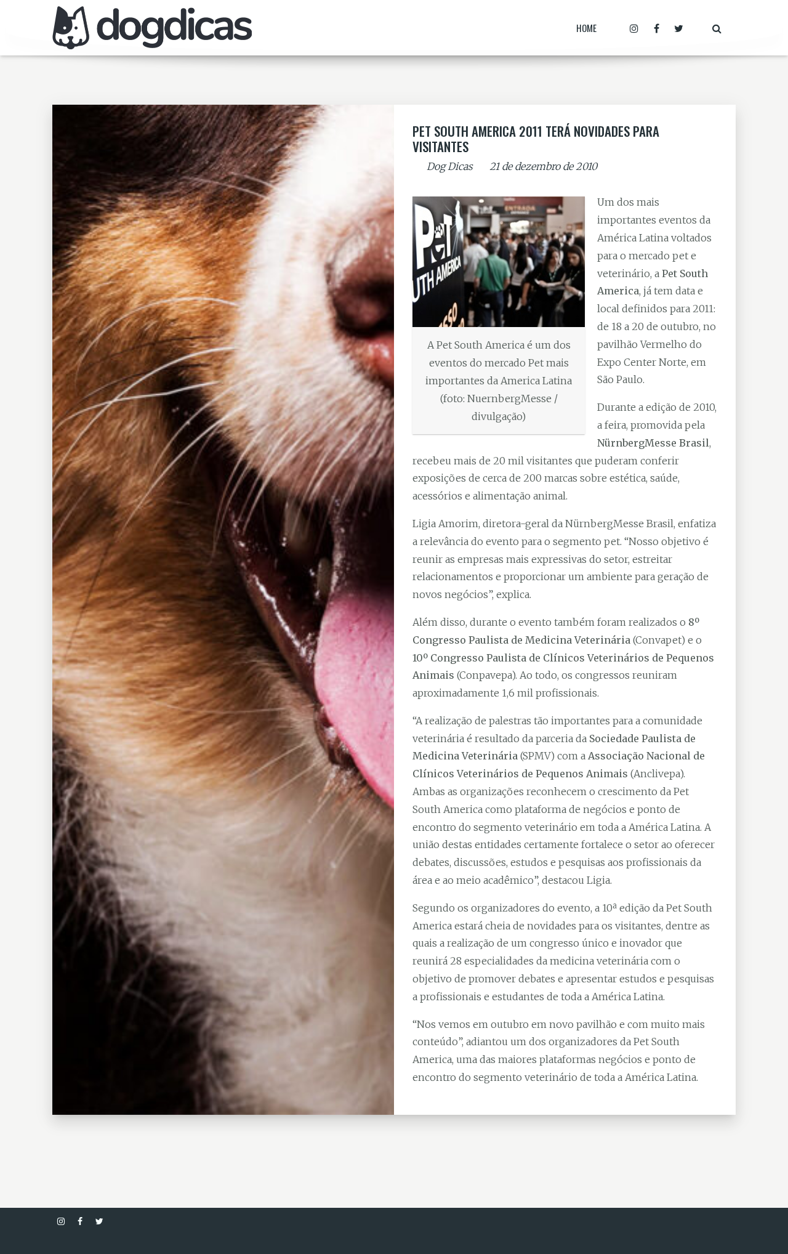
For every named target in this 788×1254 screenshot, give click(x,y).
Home (586, 27)
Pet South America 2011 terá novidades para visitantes (535, 138)
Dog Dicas (450, 166)
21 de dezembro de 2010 (543, 166)
